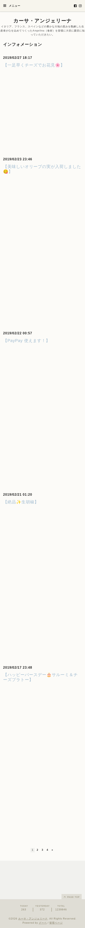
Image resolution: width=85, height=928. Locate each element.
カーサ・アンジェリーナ (42, 20)
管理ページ (56, 922)
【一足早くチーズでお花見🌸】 (34, 65)
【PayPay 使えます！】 (26, 340)
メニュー (14, 5)
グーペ (43, 922)
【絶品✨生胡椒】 (21, 502)
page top (73, 897)
